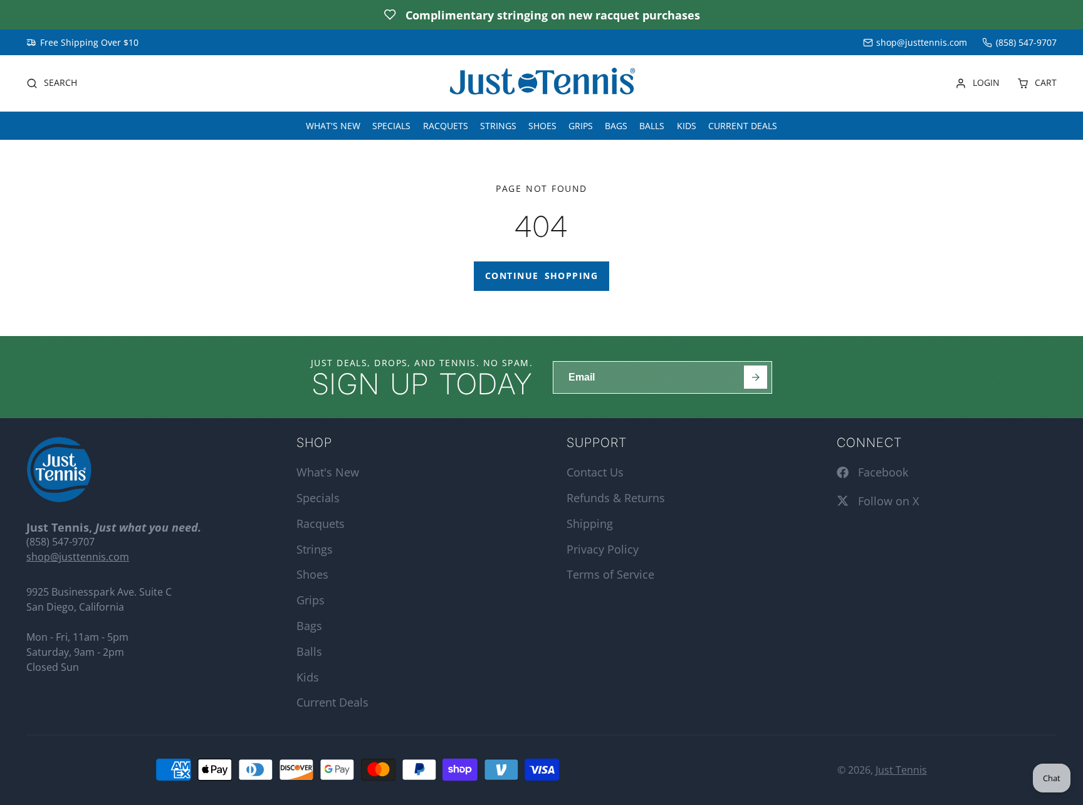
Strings (498, 125)
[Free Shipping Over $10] (82, 43)
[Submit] (755, 377)
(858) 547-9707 (1026, 42)
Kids (686, 125)
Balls (651, 125)
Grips (580, 125)
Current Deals (742, 125)
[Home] (541, 84)
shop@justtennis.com (921, 42)
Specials (391, 125)
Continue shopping (541, 275)
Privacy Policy (603, 549)
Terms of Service (610, 574)
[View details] (59, 469)
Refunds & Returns (616, 497)
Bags (616, 125)
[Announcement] (541, 14)
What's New (333, 125)
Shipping (590, 523)
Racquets (445, 125)
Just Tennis (901, 770)
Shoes (542, 125)
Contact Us (595, 472)
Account (977, 83)
